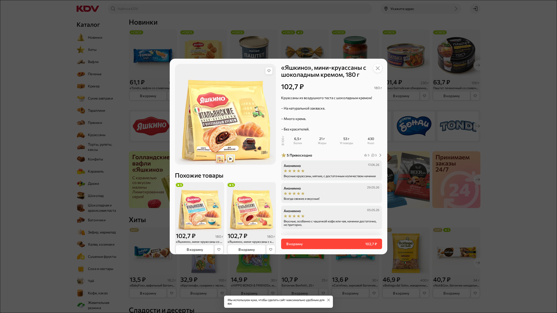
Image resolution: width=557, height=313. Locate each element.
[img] (268, 70)
